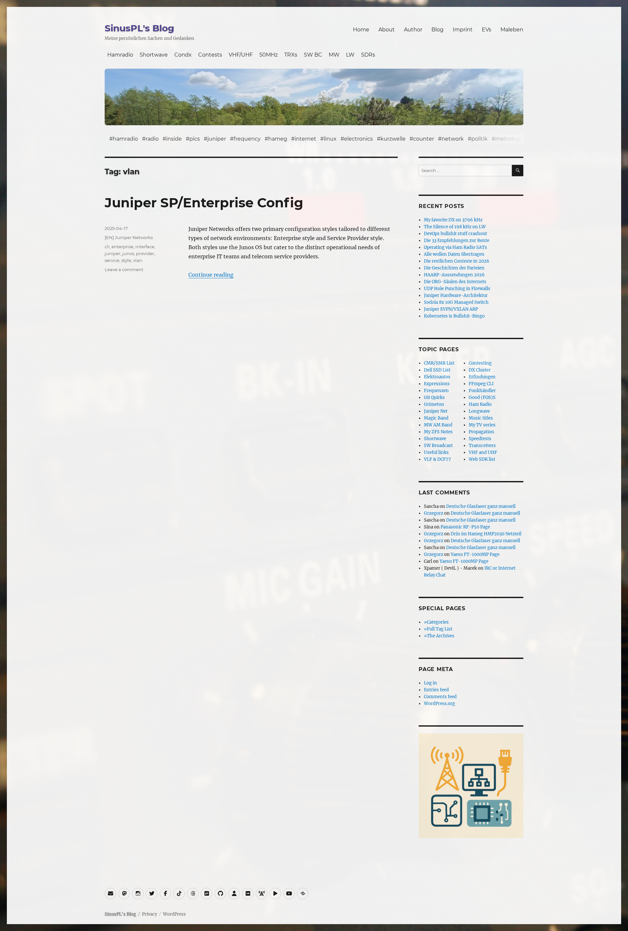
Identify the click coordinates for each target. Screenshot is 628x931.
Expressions (437, 384)
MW (334, 55)
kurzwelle (393, 139)
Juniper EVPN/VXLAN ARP (451, 309)
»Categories (436, 622)
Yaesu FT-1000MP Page (475, 554)
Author (413, 29)
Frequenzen (436, 390)
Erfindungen (482, 377)
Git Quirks (434, 397)
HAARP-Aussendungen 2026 (454, 275)
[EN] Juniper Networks (129, 237)
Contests (210, 55)
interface (144, 246)
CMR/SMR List (439, 363)
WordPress (174, 914)
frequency (247, 139)
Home (361, 29)
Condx (183, 55)
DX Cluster (480, 370)
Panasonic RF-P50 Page (465, 527)
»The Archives (439, 636)
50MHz (268, 55)
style (126, 260)
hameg (277, 139)
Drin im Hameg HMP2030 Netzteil (486, 534)
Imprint (463, 29)
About (386, 29)
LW (350, 55)
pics (194, 139)
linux (330, 139)
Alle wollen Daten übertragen (454, 254)
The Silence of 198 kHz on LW (455, 227)
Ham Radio (480, 404)
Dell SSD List (437, 370)
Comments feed (440, 696)
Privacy (149, 914)
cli (107, 246)
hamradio (125, 139)
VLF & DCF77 (437, 459)
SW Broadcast (438, 445)
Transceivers (482, 445)
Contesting (480, 363)
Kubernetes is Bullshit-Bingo (454, 316)
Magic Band (436, 418)
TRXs (290, 55)
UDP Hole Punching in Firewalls (457, 288)
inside (174, 139)
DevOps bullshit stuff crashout (455, 233)
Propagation (481, 432)
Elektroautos (437, 377)
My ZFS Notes (438, 432)
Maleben (511, 29)
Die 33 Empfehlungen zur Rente (456, 240)
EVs (486, 29)
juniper (216, 139)
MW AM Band (438, 425)
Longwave (479, 411)
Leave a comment (124, 269)
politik (479, 139)
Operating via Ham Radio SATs (455, 247)
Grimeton (434, 404)
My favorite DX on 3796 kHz (453, 220)
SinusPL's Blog (139, 28)
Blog (437, 29)
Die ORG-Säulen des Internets (455, 281)
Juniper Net (435, 411)
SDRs (368, 55)
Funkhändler (482, 390)
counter (423, 139)
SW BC (313, 55)
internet (305, 139)
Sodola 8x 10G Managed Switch (456, 302)
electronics (358, 139)
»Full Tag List (438, 629)
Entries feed (436, 690)
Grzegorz (433, 513)
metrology (509, 139)
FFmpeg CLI (481, 384)
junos (128, 253)
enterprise (122, 246)
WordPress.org (439, 703)
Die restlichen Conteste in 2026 (456, 261)
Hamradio (120, 55)
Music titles (481, 418)
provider (145, 253)
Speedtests (480, 438)
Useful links (436, 452)
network (453, 139)
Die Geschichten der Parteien (454, 268)
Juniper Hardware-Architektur (456, 295)
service (112, 260)
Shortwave (154, 55)
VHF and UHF (483, 452)
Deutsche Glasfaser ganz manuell (480, 506)
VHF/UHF (241, 55)
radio (152, 139)
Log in (430, 683)
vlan (137, 260)
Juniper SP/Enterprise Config (204, 203)
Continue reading (211, 274)
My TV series (482, 425)
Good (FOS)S (482, 397)
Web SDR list (482, 459)
